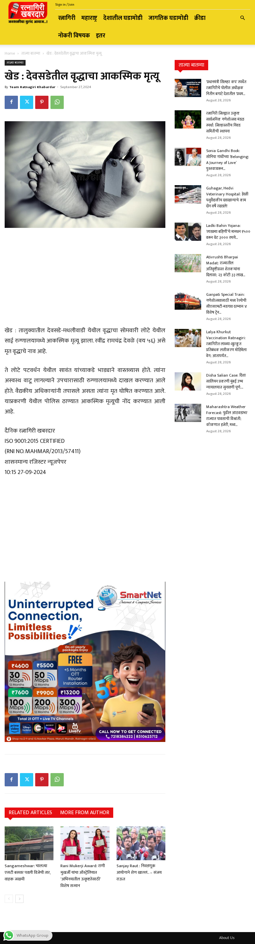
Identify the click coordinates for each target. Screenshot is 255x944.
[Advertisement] (85, 277)
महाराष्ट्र (89, 18)
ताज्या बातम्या (30, 53)
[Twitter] (26, 102)
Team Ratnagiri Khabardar (32, 87)
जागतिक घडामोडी (168, 18)
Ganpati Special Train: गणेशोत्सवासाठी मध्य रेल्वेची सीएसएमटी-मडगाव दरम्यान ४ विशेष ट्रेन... (226, 303)
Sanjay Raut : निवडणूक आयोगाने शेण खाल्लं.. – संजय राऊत (139, 872)
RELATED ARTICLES (30, 812)
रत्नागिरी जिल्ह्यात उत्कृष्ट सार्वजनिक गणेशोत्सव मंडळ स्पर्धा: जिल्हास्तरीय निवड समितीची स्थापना (225, 122)
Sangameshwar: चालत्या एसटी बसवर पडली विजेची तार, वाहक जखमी (27, 872)
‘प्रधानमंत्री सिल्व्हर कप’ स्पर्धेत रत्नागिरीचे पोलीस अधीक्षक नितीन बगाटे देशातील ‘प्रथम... (226, 88)
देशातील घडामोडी (122, 18)
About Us (226, 938)
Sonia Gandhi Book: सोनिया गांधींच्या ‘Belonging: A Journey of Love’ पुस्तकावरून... (227, 159)
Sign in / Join (64, 5)
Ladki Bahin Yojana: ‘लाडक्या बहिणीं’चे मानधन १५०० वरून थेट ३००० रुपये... (228, 231)
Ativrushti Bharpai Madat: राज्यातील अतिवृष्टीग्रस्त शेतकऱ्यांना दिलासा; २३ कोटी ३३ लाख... (225, 266)
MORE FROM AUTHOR (84, 812)
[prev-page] (9, 899)
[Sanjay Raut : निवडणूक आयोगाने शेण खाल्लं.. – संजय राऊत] (141, 843)
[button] (242, 18)
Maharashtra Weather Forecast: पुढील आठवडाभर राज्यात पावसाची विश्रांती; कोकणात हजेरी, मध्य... (226, 415)
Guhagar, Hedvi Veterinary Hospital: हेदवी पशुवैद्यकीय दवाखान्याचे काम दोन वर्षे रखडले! (227, 197)
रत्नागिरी (66, 18)
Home (10, 53)
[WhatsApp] (57, 102)
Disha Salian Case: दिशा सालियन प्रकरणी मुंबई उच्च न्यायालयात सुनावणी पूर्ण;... (226, 381)
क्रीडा (200, 18)
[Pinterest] (41, 102)
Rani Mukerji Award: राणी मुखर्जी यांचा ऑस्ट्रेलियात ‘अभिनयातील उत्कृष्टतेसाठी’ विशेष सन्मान (82, 875)
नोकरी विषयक (74, 36)
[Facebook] (11, 102)
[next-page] (19, 899)
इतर (100, 36)
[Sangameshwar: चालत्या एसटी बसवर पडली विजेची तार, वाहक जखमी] (29, 843)
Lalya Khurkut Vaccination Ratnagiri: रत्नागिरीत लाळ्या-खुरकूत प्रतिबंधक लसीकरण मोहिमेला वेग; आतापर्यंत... (226, 344)
